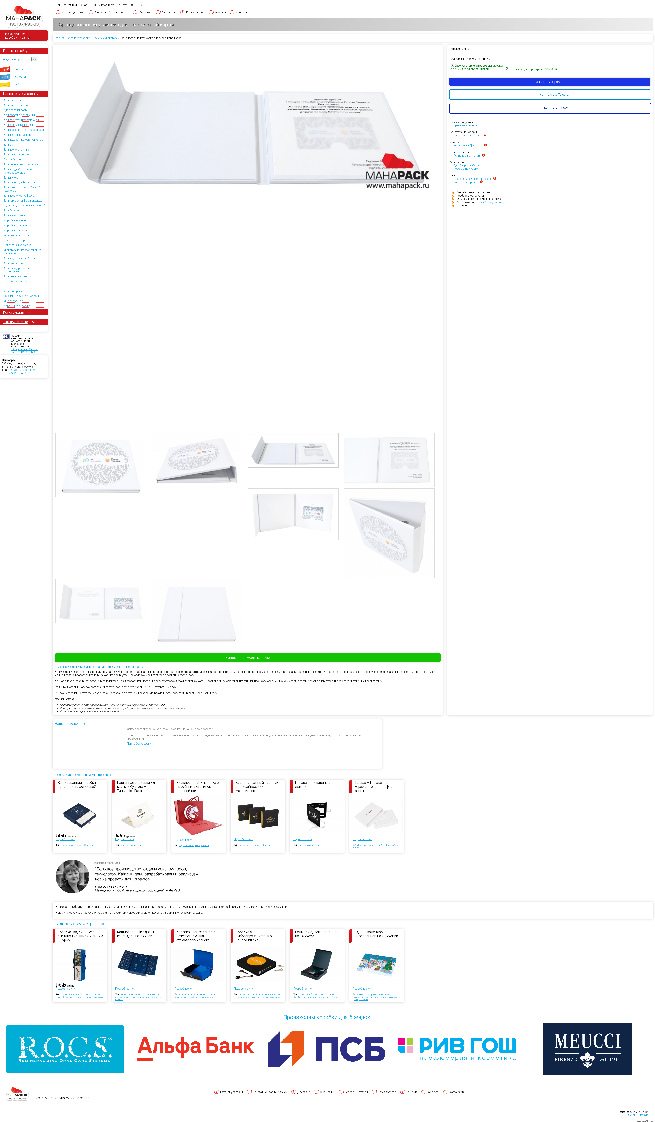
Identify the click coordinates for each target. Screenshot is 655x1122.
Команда (220, 12)
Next (445, 228)
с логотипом (213, 997)
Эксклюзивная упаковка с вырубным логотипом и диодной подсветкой (197, 786)
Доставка (145, 12)
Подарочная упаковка (17, 245)
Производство (195, 12)
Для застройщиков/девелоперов (25, 129)
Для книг (9, 144)
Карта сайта (457, 1092)
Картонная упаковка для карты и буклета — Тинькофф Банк (137, 786)
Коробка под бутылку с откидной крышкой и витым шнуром (80, 936)
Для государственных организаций (18, 269)
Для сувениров (13, 263)
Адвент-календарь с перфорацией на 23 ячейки (376, 934)
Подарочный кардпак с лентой (313, 785)
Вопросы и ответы (356, 1092)
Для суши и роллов (16, 105)
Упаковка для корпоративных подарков (137, 995)
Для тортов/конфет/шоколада (23, 200)
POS (6, 286)
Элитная (88, 845)
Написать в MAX (555, 108)
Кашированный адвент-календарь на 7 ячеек (136, 934)
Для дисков (11, 177)
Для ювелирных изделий (19, 125)
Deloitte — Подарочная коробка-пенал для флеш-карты (375, 786)
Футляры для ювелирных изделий (24, 205)
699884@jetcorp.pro (23, 369)
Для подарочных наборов (20, 258)
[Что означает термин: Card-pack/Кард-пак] (481, 182)
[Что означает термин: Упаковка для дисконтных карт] (494, 178)
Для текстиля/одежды (17, 276)
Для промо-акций (15, 215)
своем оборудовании (488, 202)
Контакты (242, 12)
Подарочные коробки (17, 240)
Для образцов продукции (20, 115)
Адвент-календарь (15, 110)
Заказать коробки (550, 82)
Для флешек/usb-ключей (19, 182)
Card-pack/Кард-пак (466, 182)
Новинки (18, 69)
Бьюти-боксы (12, 159)
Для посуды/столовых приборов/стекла (18, 171)
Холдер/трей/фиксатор (468, 145)
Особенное (20, 84)
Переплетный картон (466, 168)
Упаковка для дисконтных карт (473, 178)
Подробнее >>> (65, 839)
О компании (169, 12)
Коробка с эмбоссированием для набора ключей (254, 936)
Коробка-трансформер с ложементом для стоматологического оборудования (195, 936)
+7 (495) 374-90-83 (19, 373)
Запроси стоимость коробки (247, 658)
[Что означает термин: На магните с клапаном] (485, 135)
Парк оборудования (139, 743)
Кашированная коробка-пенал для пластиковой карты (77, 786)
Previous (50, 228)
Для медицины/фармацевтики (22, 164)
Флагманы (19, 76)
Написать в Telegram (555, 94)
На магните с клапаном (468, 135)
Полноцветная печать (467, 155)
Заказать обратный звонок (111, 12)
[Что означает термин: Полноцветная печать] (483, 155)
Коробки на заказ (15, 220)
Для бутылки (12, 210)
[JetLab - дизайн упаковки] (62, 855)
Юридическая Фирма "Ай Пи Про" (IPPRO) (24, 351)
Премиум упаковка (15, 281)
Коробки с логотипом (17, 225)
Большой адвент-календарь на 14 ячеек (317, 934)
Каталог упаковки (73, 12)
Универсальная (13, 301)
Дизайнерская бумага (468, 165)
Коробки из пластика (17, 306)
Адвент (123, 994)
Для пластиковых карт (18, 134)
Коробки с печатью (16, 230)
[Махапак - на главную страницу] (24, 16)
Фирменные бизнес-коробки (22, 296)
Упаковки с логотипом (18, 235)
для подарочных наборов (325, 997)
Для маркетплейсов (16, 154)
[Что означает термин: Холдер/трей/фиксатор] (485, 145)
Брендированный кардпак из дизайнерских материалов (257, 786)
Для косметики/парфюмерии (22, 120)
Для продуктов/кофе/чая (19, 195)
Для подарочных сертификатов (23, 139)
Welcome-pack (13, 291)
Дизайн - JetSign (638, 1115)
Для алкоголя (12, 100)
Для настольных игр (16, 149)
